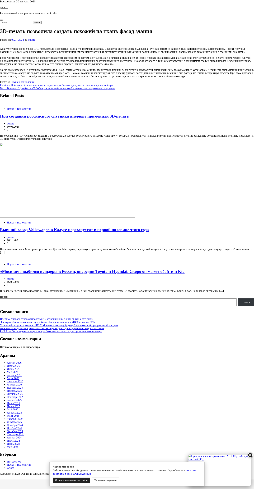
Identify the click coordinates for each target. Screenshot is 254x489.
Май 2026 (12, 372)
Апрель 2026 (14, 375)
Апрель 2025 (14, 412)
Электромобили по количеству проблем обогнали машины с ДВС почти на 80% (47, 322)
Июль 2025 (13, 403)
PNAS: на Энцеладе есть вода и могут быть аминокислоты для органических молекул (51, 331)
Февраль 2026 (15, 381)
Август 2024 (14, 437)
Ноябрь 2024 (14, 428)
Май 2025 (12, 409)
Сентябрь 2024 (15, 434)
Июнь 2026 (13, 368)
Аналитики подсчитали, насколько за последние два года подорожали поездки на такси (52, 328)
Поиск (4, 296)
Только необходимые (105, 480)
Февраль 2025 (15, 418)
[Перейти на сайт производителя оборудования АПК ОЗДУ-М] (220, 470)
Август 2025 (14, 400)
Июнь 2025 (13, 406)
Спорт (10, 467)
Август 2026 (14, 362)
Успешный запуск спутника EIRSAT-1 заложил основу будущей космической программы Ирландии (59, 325)
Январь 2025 (14, 421)
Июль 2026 (13, 365)
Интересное (14, 461)
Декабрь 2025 (15, 387)
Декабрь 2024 (15, 425)
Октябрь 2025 (15, 393)
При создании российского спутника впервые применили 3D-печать (64, 116)
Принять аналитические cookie (71, 480)
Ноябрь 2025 (14, 390)
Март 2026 (13, 378)
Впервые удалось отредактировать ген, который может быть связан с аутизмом (46, 318)
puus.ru (4, 7)
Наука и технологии (23, 81)
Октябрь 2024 (15, 431)
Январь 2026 (14, 384)
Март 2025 (13, 415)
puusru (31, 39)
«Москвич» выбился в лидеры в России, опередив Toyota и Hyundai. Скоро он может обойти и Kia (92, 271)
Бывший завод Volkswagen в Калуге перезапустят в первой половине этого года (74, 229)
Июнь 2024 (13, 443)
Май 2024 (12, 446)
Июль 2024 (13, 440)
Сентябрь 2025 (15, 397)
